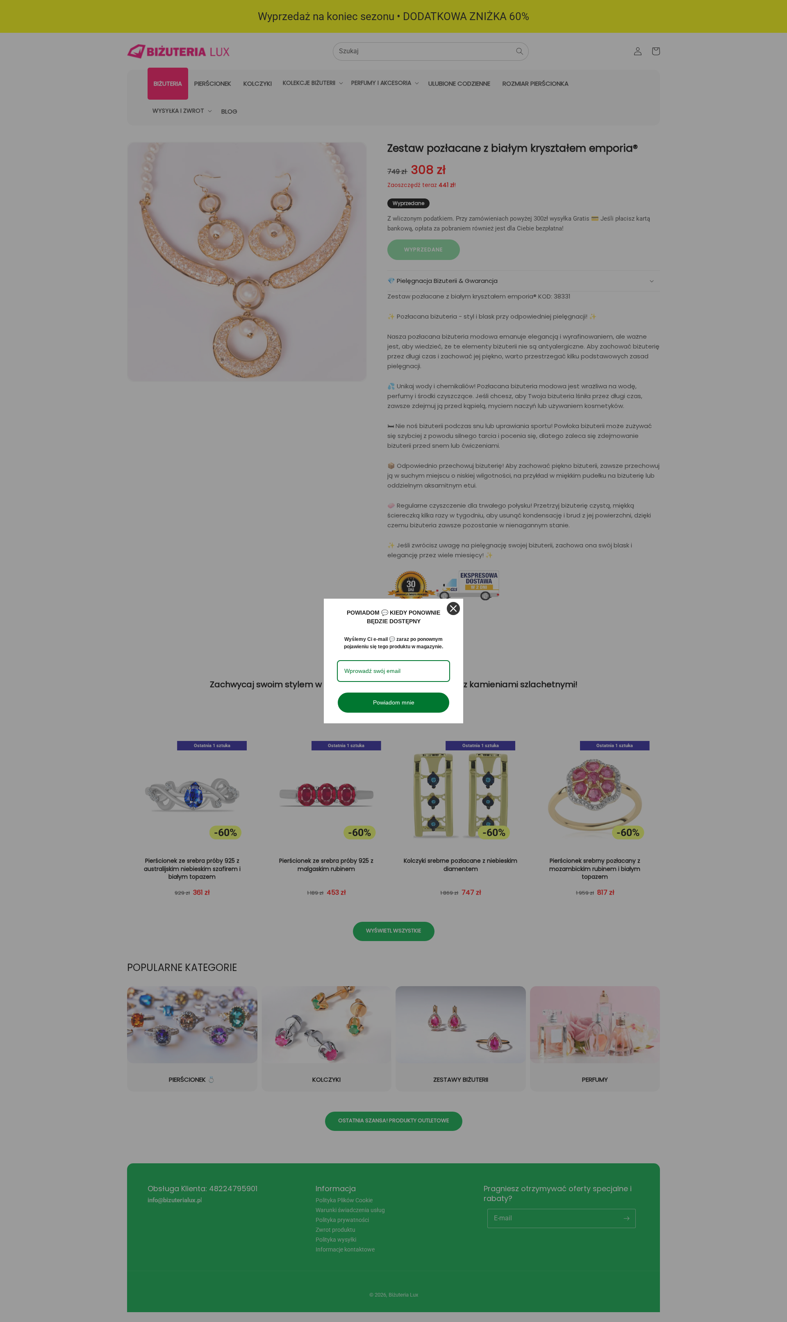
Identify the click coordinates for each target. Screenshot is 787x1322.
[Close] (453, 608)
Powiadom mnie (393, 702)
